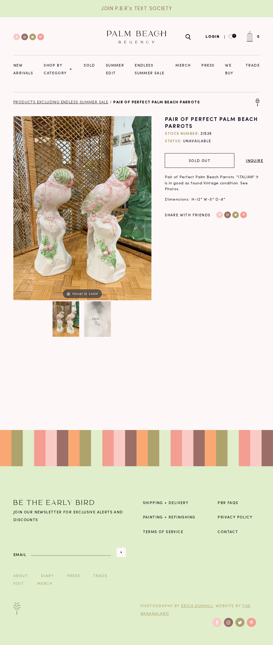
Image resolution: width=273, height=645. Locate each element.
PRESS (73, 576)
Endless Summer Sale (149, 69)
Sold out (199, 160)
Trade (253, 65)
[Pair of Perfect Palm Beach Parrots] (67, 319)
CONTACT (228, 532)
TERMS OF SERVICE (163, 532)
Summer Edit (115, 69)
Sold (89, 65)
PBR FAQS (228, 503)
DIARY (47, 576)
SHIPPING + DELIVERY (166, 503)
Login (212, 37)
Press (207, 65)
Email (19, 555)
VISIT (18, 584)
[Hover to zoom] (82, 208)
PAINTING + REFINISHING (169, 518)
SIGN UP (121, 552)
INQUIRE (254, 160)
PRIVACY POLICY (235, 518)
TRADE (100, 576)
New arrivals (23, 69)
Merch (183, 65)
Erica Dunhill (197, 606)
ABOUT (20, 576)
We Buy (229, 69)
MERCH (44, 584)
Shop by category (55, 69)
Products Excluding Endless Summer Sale (60, 102)
